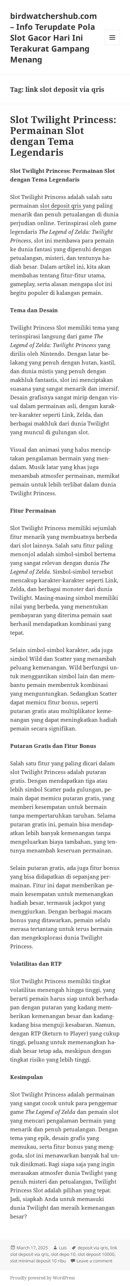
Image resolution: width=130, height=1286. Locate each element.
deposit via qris (93, 1248)
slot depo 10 (63, 1254)
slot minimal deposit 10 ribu (38, 1261)
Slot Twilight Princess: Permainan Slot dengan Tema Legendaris (63, 136)
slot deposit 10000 (96, 1254)
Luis (63, 1248)
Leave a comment (94, 1261)
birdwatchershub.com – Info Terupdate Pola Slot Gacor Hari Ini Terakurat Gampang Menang (53, 37)
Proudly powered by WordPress (42, 1278)
